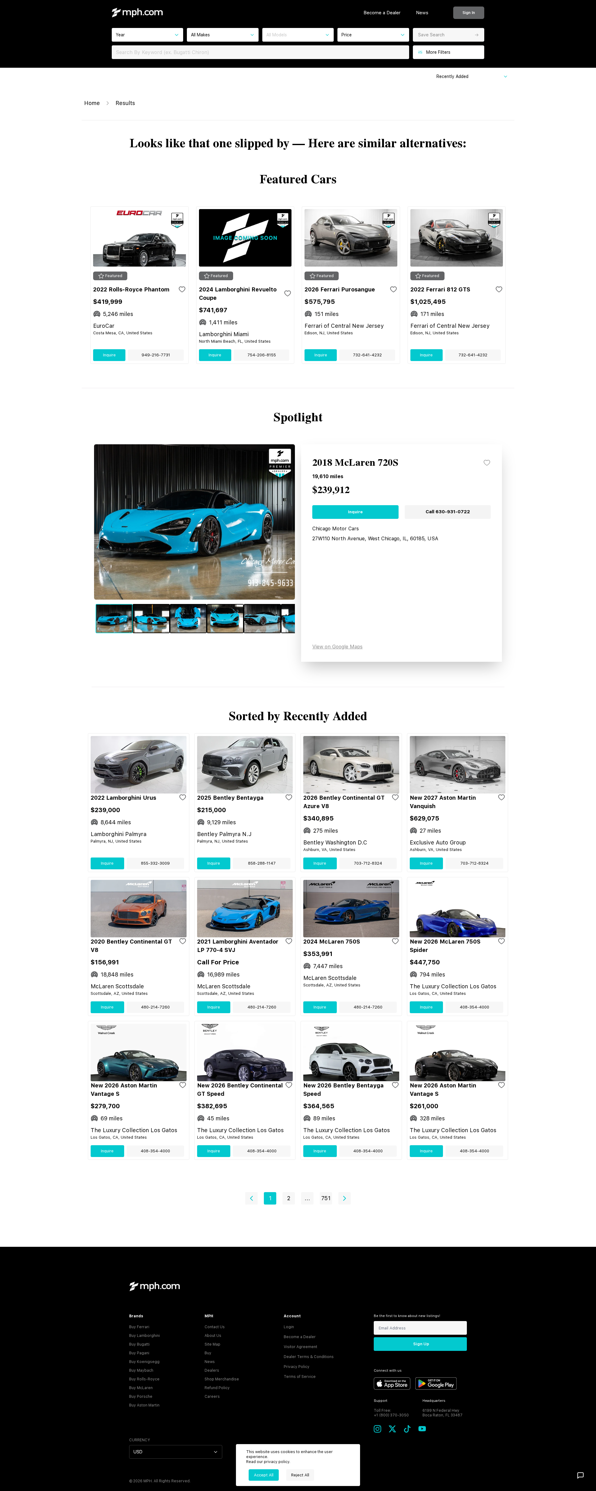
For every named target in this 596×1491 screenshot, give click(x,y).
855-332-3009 (155, 863)
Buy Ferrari (139, 1327)
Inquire (109, 355)
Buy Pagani (139, 1353)
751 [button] (326, 1198)
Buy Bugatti (139, 1344)
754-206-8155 (261, 355)
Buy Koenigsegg (144, 1362)
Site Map (212, 1344)
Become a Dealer (381, 13)
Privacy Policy (296, 1367)
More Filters (438, 52)
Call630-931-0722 (448, 512)
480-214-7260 (155, 1007)
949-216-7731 (156, 355)
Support (380, 1401)
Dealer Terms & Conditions (309, 1357)
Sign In (469, 12)
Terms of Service (300, 1376)
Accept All (263, 1475)
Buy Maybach (141, 1370)
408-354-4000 (474, 1007)
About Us (213, 1335)
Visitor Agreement (300, 1347)
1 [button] (270, 1198)
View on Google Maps (337, 647)
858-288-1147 (262, 863)
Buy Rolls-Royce (144, 1379)
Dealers (212, 1370)
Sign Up (421, 1344)
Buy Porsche (140, 1396)
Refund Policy (217, 1388)
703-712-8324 (368, 863)
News (422, 13)
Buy (208, 1353)
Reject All (300, 1475)
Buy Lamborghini (144, 1335)
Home (92, 103)
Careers (212, 1396)
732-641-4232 (367, 355)
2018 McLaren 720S (355, 462)
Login (289, 1327)
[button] (251, 1198)
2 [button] (288, 1198)
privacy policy (276, 1462)
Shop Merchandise (222, 1379)
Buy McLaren (141, 1388)
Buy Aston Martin (144, 1405)
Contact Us (215, 1327)
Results (125, 103)
